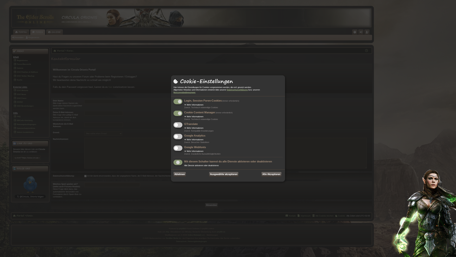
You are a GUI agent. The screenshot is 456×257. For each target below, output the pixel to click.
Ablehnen (179, 174)
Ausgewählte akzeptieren (223, 174)
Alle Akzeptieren (271, 174)
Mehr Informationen (193, 105)
